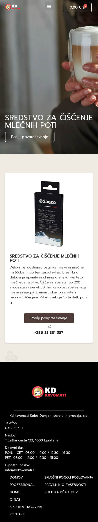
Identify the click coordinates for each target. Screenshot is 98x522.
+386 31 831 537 (48, 332)
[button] (49, 6)
